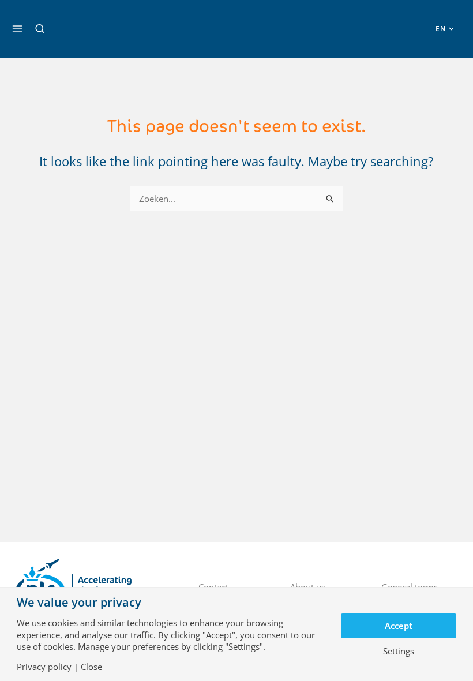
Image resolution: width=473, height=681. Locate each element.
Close (91, 667)
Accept (398, 625)
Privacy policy (44, 667)
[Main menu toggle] (17, 29)
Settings (398, 651)
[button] (40, 29)
